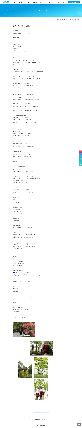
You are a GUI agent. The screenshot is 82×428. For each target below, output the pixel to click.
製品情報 (15, 2)
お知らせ (65, 417)
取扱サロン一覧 (61, 2)
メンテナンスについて (73, 417)
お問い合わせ (74, 2)
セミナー (22, 2)
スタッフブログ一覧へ (41, 411)
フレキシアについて (53, 2)
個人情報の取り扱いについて (41, 419)
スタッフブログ (45, 2)
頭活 (19, 2)
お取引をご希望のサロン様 (36, 2)
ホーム (58, 19)
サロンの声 (27, 2)
